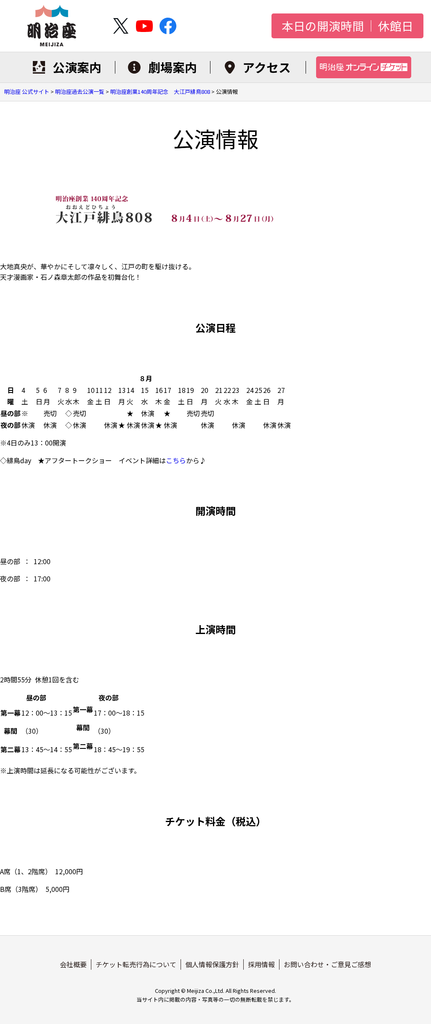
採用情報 (261, 964)
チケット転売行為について (136, 964)
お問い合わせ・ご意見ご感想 (327, 964)
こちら (176, 460)
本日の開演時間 (323, 26)
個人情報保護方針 (212, 964)
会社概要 (73, 964)
